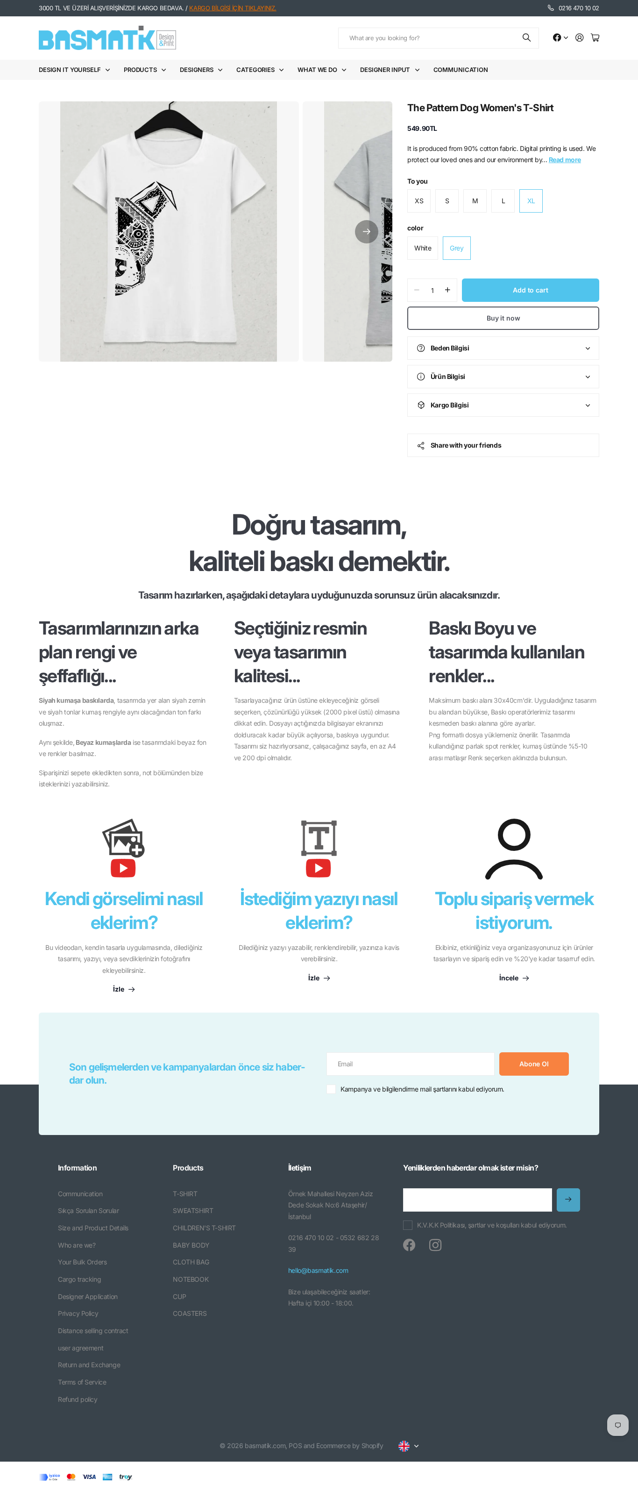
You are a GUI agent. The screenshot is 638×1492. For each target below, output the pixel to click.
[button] (366, 231)
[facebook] (409, 1245)
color (415, 228)
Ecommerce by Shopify (349, 1445)
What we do (317, 69)
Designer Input (385, 69)
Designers (196, 69)
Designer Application (88, 1296)
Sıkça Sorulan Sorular (88, 1210)
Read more (565, 160)
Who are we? (76, 1245)
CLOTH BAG (191, 1262)
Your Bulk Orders (82, 1262)
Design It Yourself (70, 69)
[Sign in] (579, 38)
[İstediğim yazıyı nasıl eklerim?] (319, 853)
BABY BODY (191, 1245)
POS (295, 1445)
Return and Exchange (89, 1365)
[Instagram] (435, 1245)
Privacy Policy (78, 1313)
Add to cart (530, 290)
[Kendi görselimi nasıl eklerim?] (124, 853)
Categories (255, 69)
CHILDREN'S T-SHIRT (204, 1228)
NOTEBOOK (190, 1279)
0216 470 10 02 (579, 8)
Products (140, 69)
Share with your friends (466, 445)
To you (417, 181)
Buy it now (503, 318)
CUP (179, 1296)
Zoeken (527, 38)
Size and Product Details (93, 1228)
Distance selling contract (93, 1331)
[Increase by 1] (447, 290)
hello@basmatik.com (318, 1270)
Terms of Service (82, 1382)
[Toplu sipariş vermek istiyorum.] (514, 849)
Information (77, 1167)
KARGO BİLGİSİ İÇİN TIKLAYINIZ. (232, 8)
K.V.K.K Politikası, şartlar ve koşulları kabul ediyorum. (492, 1225)
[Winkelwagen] (595, 38)
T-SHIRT (185, 1194)
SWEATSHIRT (193, 1210)
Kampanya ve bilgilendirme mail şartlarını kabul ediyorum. (422, 1089)
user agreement (80, 1348)
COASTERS (189, 1313)
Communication (460, 69)
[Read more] (560, 38)
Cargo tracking (79, 1279)
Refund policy (78, 1399)
